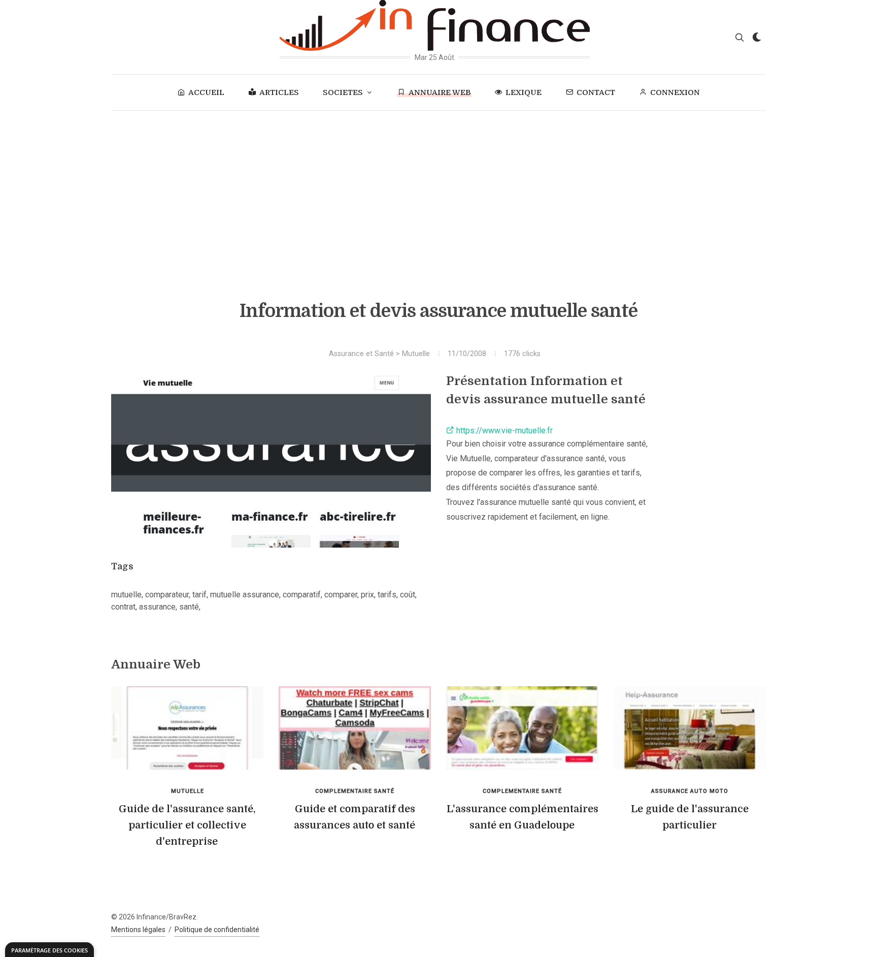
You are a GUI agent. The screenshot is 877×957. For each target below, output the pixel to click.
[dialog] (49, 949)
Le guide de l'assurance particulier (690, 817)
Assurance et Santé (361, 353)
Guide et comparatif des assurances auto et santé (354, 817)
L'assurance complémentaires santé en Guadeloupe (522, 817)
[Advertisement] (438, 187)
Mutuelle (416, 353)
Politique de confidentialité (217, 930)
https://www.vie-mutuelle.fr (503, 430)
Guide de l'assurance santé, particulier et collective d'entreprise (187, 825)
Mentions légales (138, 930)
